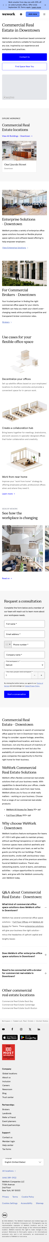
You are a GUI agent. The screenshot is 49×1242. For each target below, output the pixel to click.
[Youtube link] (3, 1029)
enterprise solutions (34, 926)
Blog (4, 1093)
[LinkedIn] (39, 1029)
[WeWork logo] (8, 14)
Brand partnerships (11, 1125)
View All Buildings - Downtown (16, 136)
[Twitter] (30, 1029)
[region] (24, 87)
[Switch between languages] (21, 14)
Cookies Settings (10, 1203)
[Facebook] (12, 1029)
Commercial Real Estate (23, 1021)
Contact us (7, 1137)
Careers (6, 1085)
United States (42, 1021)
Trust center (8, 1097)
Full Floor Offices (14, 815)
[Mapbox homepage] (8, 97)
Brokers (6, 1109)
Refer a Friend (9, 1117)
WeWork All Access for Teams (19, 810)
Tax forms (6, 1149)
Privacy (5, 1197)
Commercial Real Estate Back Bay (17, 1001)
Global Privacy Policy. (32, 686)
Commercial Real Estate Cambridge (18, 1005)
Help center (7, 1145)
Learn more (36, 7)
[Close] (45, 5)
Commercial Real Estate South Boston (19, 1008)
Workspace (6, 1021)
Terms (15, 1197)
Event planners (9, 1121)
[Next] (6, 5)
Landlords (6, 1113)
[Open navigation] (44, 14)
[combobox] (7, 644)
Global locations (9, 1074)
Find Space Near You (24, 66)
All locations (8, 1171)
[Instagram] (21, 1029)
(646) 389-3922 (9, 1178)
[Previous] (3, 5)
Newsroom (7, 1089)
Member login (8, 1141)
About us (6, 1077)
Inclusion (6, 1081)
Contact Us (24, 57)
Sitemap (39, 1203)
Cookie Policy (28, 1197)
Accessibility (26, 1203)
